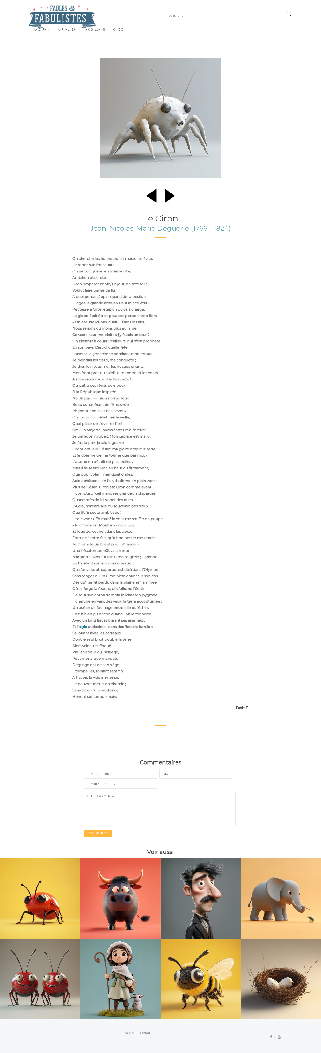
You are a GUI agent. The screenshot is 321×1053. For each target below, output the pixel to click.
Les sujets (94, 30)
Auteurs (67, 30)
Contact (145, 1033)
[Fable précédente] (151, 195)
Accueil (42, 30)
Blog (117, 30)
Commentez (98, 833)
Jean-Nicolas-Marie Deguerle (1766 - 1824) (160, 228)
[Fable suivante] (170, 195)
